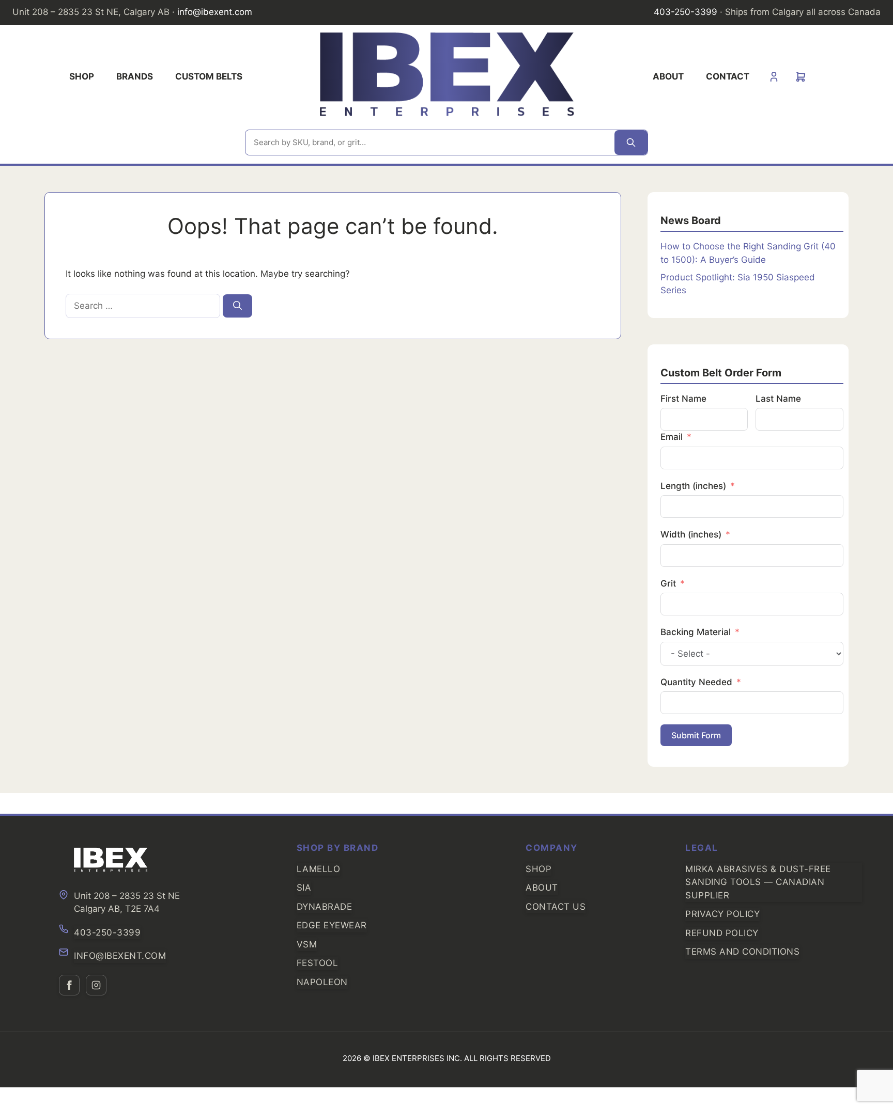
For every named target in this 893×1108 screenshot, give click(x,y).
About (668, 76)
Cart (800, 77)
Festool (317, 963)
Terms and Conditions (742, 951)
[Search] (631, 142)
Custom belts (208, 76)
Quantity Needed (696, 682)
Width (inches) (690, 534)
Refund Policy (722, 933)
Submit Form (696, 735)
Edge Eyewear (332, 925)
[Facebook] (69, 985)
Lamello (319, 869)
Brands (134, 76)
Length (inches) (693, 486)
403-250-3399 (685, 12)
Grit (668, 583)
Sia (304, 887)
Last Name (778, 398)
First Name (683, 398)
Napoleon (322, 982)
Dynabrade (324, 906)
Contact (727, 76)
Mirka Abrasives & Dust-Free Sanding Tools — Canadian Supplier (758, 882)
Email (671, 437)
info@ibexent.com (214, 12)
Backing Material (695, 632)
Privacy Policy (722, 914)
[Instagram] (96, 985)
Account (773, 77)
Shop (81, 76)
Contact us (556, 906)
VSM (307, 944)
